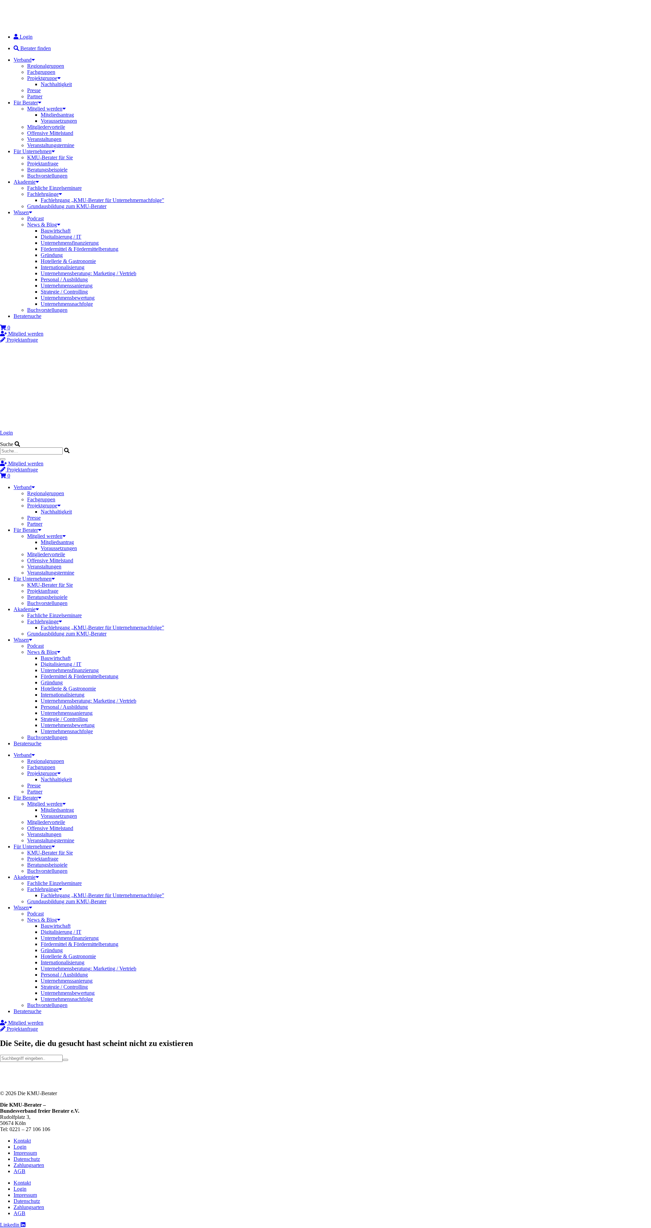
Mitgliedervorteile (46, 127)
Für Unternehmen (33, 151)
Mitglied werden (44, 109)
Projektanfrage (42, 163)
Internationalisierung (62, 267)
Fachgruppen (41, 72)
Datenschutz (27, 1159)
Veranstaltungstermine (50, 145)
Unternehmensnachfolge (67, 304)
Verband (23, 60)
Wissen (21, 212)
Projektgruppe (42, 78)
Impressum (25, 1153)
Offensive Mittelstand (50, 133)
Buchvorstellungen (47, 176)
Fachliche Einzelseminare (54, 188)
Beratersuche (27, 316)
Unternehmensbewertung (68, 298)
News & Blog (42, 224)
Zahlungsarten (29, 1165)
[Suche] (2, 459)
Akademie (25, 182)
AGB (19, 1171)
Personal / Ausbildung (64, 279)
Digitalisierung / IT (61, 237)
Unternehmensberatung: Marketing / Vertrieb (88, 273)
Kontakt (22, 1141)
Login (6, 433)
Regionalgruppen (45, 66)
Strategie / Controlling (64, 292)
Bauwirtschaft (56, 231)
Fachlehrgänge (43, 194)
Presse (34, 90)
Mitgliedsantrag (57, 115)
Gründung (52, 255)
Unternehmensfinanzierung (70, 243)
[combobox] (31, 451)
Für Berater (26, 102)
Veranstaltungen (44, 139)
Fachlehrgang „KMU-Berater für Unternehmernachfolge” (102, 200)
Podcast (35, 218)
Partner (34, 96)
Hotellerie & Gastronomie (68, 261)
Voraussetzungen (59, 121)
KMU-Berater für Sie (50, 157)
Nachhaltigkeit (56, 84)
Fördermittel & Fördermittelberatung (79, 249)
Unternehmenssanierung (67, 285)
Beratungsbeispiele (47, 170)
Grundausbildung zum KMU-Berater (66, 206)
